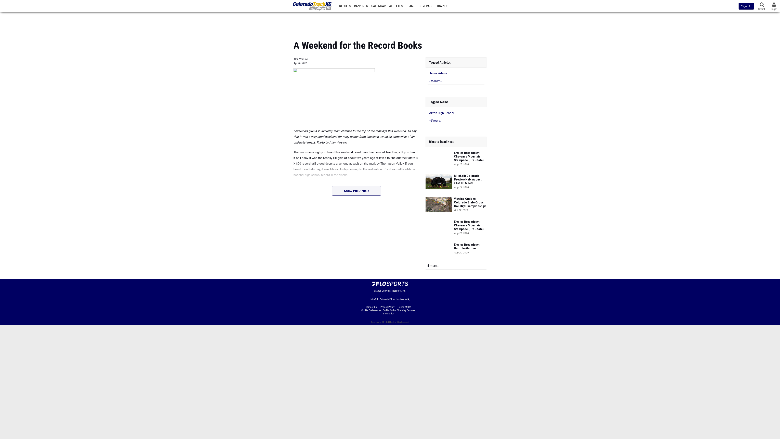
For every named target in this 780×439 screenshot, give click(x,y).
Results (345, 6)
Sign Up (746, 6)
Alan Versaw (301, 59)
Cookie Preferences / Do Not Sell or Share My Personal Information (388, 312)
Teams (410, 6)
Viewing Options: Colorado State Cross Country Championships (470, 202)
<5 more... (435, 120)
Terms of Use (404, 307)
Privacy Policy (387, 307)
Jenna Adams (438, 73)
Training (443, 6)
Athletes (396, 6)
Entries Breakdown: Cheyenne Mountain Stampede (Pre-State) (469, 156)
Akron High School (441, 113)
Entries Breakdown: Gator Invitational (467, 246)
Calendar (378, 6)
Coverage (426, 6)
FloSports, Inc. (399, 290)
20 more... (436, 81)
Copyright (386, 290)
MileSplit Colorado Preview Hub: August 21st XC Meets (468, 179)
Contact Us (371, 307)
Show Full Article (356, 190)
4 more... (433, 266)
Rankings (361, 6)
